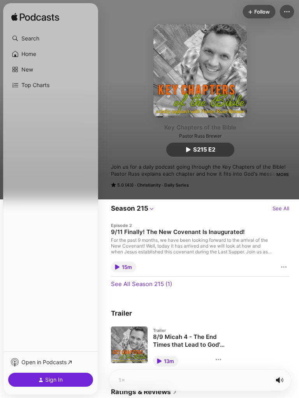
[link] (144, 392)
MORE (282, 174)
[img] (35, 17)
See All (281, 208)
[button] (51, 38)
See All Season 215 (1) (141, 284)
